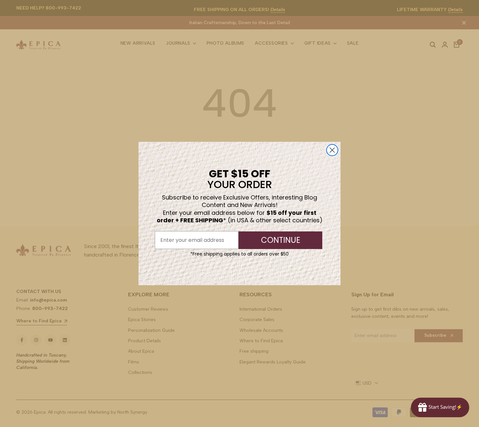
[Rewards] (440, 407)
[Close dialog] (332, 150)
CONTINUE (280, 240)
